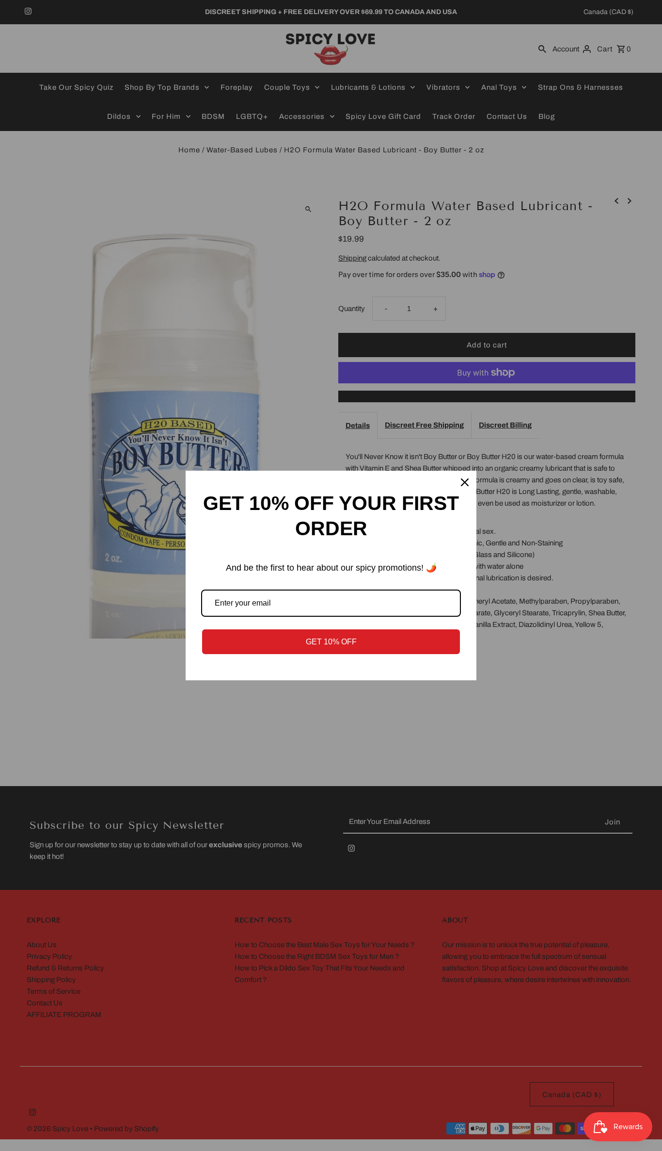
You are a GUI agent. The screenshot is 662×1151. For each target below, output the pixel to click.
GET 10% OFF (331, 642)
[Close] (464, 482)
